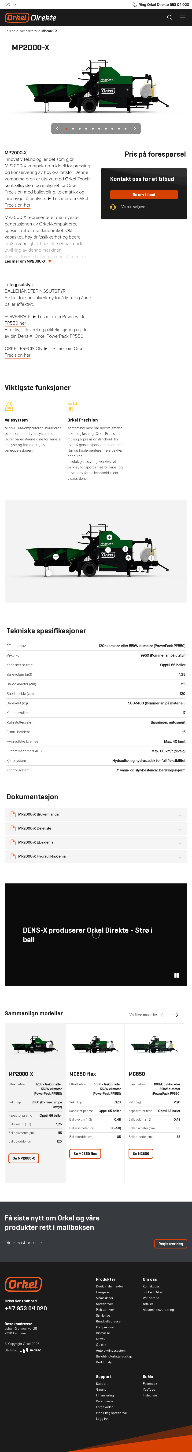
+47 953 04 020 (26, 1308)
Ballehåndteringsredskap (114, 1356)
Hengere (102, 1292)
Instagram (150, 1395)
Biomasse (103, 1333)
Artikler (148, 1304)
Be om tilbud (144, 194)
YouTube (149, 1389)
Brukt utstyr (104, 1362)
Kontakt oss (151, 1286)
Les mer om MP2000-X (25, 261)
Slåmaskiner (104, 1298)
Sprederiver (104, 1304)
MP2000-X (24, 1158)
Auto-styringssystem (111, 1350)
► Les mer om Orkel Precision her (45, 352)
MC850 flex (82, 1073)
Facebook (150, 1384)
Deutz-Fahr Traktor (109, 1286)
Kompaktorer (105, 1327)
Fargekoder (104, 1407)
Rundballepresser (109, 1321)
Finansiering (105, 1395)
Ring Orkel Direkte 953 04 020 (164, 4)
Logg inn (102, 1419)
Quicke (101, 1345)
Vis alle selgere (133, 206)
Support (101, 1384)
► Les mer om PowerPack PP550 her (44, 320)
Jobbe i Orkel (152, 1292)
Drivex (100, 1339)
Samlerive (103, 1315)
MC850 (137, 1073)
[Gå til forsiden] (50, 1284)
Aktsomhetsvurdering (158, 1310)
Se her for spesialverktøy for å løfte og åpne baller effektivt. (48, 301)
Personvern (104, 1401)
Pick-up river (105, 1310)
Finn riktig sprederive (111, 1413)
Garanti (101, 1389)
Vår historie (151, 1298)
